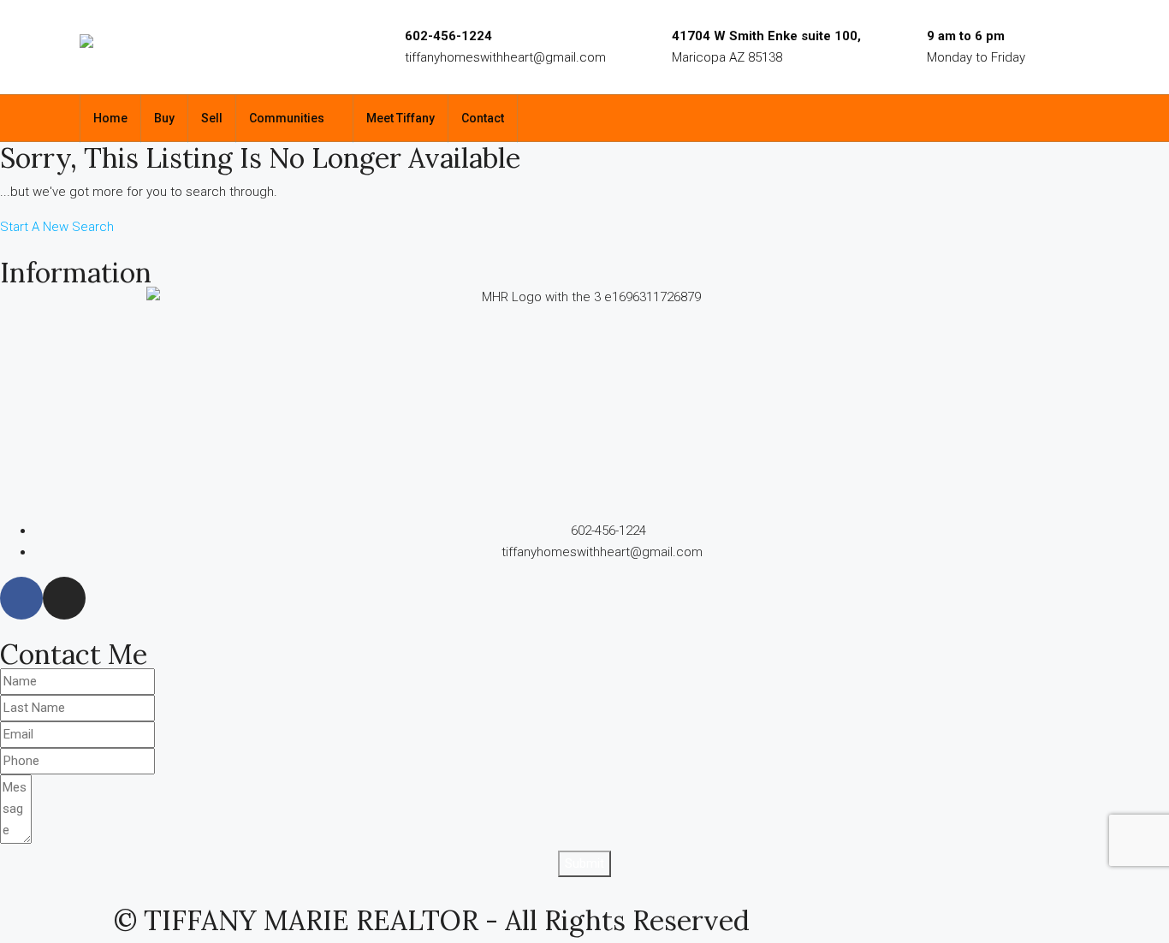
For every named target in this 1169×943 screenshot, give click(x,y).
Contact (482, 118)
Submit (584, 863)
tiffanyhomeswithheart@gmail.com (505, 57)
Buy (164, 118)
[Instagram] (64, 598)
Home (110, 118)
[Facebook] (21, 598)
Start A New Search (57, 226)
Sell (212, 118)
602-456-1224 (448, 36)
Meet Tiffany (400, 118)
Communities (286, 118)
